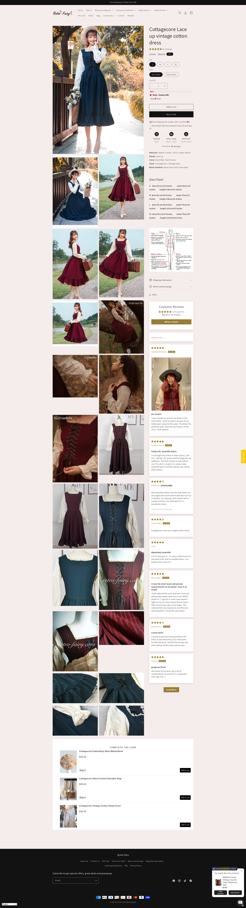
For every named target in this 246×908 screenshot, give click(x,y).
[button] (103, 10)
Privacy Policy (135, 866)
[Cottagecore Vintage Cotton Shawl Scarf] (68, 816)
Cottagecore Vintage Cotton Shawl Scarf (100, 806)
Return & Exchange (135, 861)
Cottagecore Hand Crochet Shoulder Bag (100, 778)
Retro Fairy (119, 902)
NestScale (177, 146)
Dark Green (171, 74)
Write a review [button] (171, 321)
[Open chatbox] (240, 902)
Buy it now (171, 114)
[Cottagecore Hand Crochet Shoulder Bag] (68, 789)
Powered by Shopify (129, 902)
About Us (84, 861)
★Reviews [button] (243, 456)
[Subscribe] (96, 881)
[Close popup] (241, 870)
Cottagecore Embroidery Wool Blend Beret (101, 751)
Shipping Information (155, 861)
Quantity (152, 80)
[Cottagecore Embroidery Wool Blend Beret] (68, 761)
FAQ (126, 866)
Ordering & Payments (113, 866)
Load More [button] (171, 689)
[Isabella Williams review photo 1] (171, 384)
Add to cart (185, 770)
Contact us (95, 861)
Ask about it (235, 893)
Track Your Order (119, 861)
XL (176, 64)
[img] (157, 348)
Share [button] (154, 294)
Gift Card (105, 861)
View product (220, 893)
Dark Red (156, 74)
